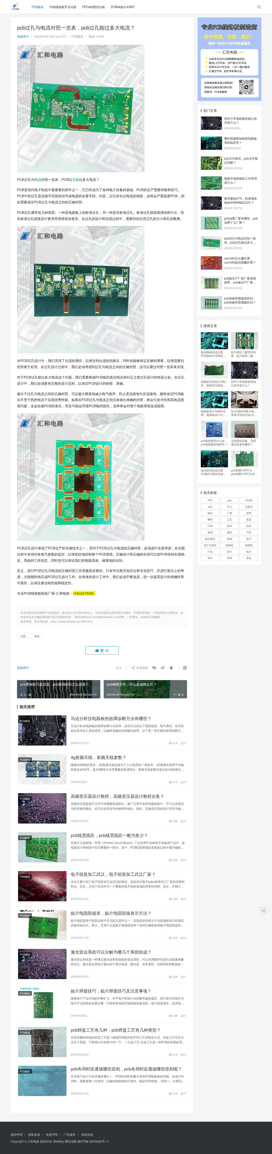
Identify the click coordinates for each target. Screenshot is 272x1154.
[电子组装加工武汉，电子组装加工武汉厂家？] (42, 886)
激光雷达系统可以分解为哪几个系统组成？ (111, 952)
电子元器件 (210, 545)
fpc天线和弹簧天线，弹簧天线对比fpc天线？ (244, 413)
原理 (248, 513)
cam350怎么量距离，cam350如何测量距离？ (240, 260)
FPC (210, 500)
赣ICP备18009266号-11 (93, 1141)
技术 (229, 525)
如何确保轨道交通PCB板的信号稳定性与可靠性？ (213, 353)
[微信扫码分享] (154, 667)
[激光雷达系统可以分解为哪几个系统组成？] (42, 964)
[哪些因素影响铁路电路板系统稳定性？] (211, 139)
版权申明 (17, 1134)
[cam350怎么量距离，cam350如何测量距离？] (211, 259)
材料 (210, 532)
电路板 (229, 545)
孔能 (75, 179)
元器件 (249, 506)
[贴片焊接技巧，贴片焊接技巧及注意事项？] (42, 1003)
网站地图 (71, 1141)
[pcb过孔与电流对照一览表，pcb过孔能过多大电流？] (211, 239)
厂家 (229, 513)
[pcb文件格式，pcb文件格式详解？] (211, 159)
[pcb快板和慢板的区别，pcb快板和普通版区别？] (211, 298)
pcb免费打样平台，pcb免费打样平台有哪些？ (244, 472)
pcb (229, 500)
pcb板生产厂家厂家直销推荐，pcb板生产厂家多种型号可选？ (240, 282)
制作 (210, 513)
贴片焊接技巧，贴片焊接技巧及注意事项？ (111, 991)
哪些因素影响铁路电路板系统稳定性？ (240, 140)
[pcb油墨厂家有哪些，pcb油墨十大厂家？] (211, 219)
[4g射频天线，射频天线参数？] (42, 769)
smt (210, 506)
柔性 (229, 532)
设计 (229, 551)
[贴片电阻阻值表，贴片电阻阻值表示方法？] (42, 925)
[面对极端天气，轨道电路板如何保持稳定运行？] (211, 199)
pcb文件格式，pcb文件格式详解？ (241, 160)
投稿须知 (87, 1134)
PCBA (248, 500)
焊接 (229, 538)
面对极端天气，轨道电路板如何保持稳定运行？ (240, 200)
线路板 (249, 545)
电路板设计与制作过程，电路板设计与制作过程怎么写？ (213, 413)
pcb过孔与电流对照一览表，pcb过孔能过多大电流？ (240, 242)
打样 (210, 525)
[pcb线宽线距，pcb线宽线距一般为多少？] (42, 847)
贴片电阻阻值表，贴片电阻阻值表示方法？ (111, 913)
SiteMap (58, 1141)
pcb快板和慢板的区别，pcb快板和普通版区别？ (240, 300)
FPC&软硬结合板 (93, 7)
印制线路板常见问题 (63, 7)
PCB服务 (38, 7)
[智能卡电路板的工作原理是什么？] (211, 179)
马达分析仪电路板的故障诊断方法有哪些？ (111, 718)
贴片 (248, 551)
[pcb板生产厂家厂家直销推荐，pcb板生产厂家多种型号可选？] (211, 278)
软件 (210, 558)
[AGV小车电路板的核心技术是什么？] (211, 119)
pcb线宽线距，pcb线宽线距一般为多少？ (109, 835)
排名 (248, 525)
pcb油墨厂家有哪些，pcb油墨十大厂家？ (241, 220)
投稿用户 (23, 36)
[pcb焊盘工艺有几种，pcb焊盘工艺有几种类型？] (42, 1042)
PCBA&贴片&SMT (123, 7)
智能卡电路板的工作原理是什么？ (240, 180)
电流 (37, 179)
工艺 (229, 519)
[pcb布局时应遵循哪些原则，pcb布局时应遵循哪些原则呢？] (42, 1081)
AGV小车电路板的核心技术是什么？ (240, 120)
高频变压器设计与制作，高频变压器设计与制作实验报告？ (213, 383)
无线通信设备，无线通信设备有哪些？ (243, 442)
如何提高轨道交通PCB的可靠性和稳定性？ (213, 472)
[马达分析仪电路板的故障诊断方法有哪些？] (42, 730)
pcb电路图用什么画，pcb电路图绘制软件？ (214, 442)
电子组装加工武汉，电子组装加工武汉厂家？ (113, 874)
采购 (229, 558)
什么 (229, 506)
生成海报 (141, 667)
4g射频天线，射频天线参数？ (98, 757)
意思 (248, 519)
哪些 (210, 519)
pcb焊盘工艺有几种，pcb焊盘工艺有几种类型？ (116, 1030)
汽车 (248, 532)
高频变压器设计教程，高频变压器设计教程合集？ (117, 796)
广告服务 (69, 1134)
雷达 (248, 558)
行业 (210, 551)
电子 (248, 538)
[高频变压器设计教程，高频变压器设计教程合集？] (42, 808)
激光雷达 (210, 538)
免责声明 (52, 1134)
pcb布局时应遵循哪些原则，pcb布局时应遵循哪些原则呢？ (126, 1069)
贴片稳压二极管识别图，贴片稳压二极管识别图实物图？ (243, 353)
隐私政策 (34, 1134)
